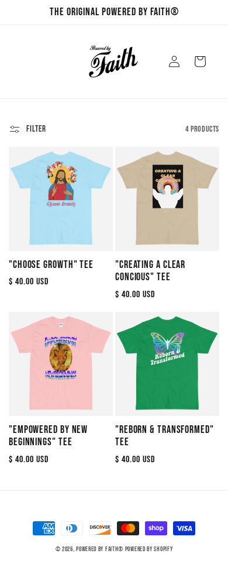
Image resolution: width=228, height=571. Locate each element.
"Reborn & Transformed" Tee (164, 436)
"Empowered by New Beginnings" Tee (48, 436)
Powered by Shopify (149, 549)
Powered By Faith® (99, 549)
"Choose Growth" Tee (51, 265)
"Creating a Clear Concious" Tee (150, 271)
